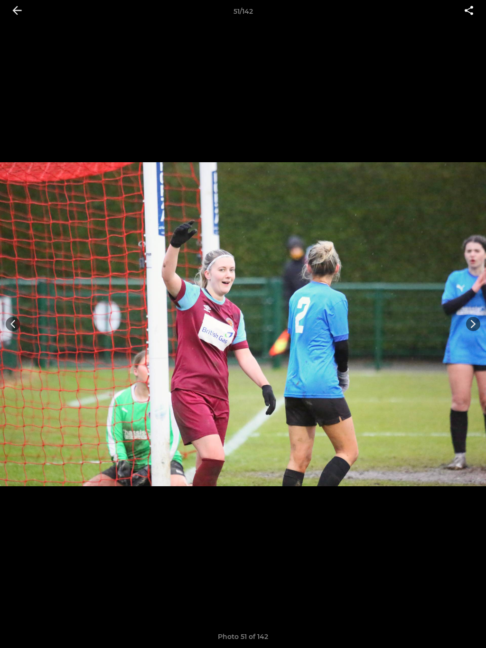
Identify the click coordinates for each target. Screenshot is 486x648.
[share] (469, 11)
